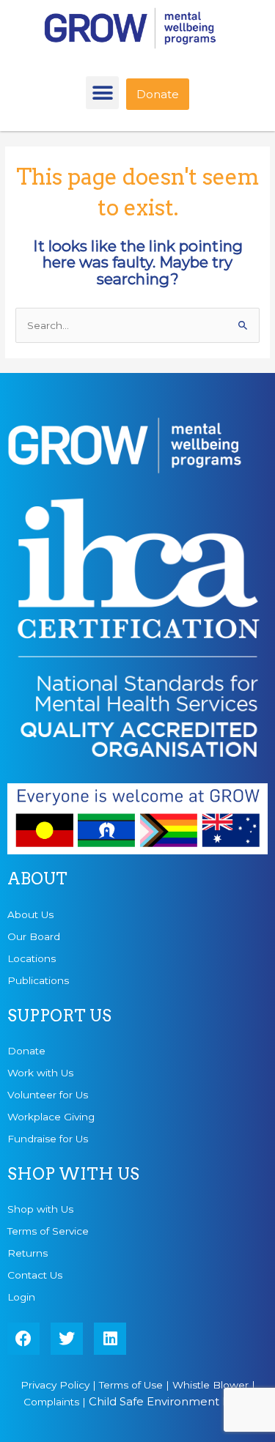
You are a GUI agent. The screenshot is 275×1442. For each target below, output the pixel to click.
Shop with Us (40, 1209)
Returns (27, 1253)
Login (21, 1297)
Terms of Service (48, 1231)
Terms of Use (131, 1385)
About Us (30, 914)
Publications (38, 980)
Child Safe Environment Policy (172, 1401)
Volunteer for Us (47, 1095)
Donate (26, 1051)
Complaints (51, 1402)
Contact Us (34, 1275)
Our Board (33, 936)
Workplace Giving (51, 1117)
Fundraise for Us (47, 1139)
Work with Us (40, 1073)
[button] (102, 92)
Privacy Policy (55, 1385)
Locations (31, 958)
